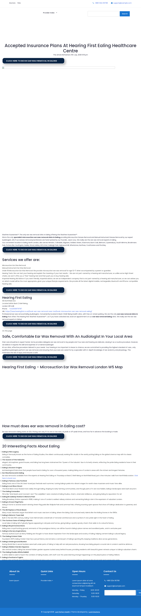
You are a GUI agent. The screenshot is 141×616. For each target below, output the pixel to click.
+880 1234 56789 (101, 3)
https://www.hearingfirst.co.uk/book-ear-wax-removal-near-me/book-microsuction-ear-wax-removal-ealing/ (49, 311)
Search (125, 14)
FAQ (19, 3)
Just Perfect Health (62, 612)
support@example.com (122, 3)
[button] (33, 61)
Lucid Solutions (94, 612)
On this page (7, 331)
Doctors (12, 3)
